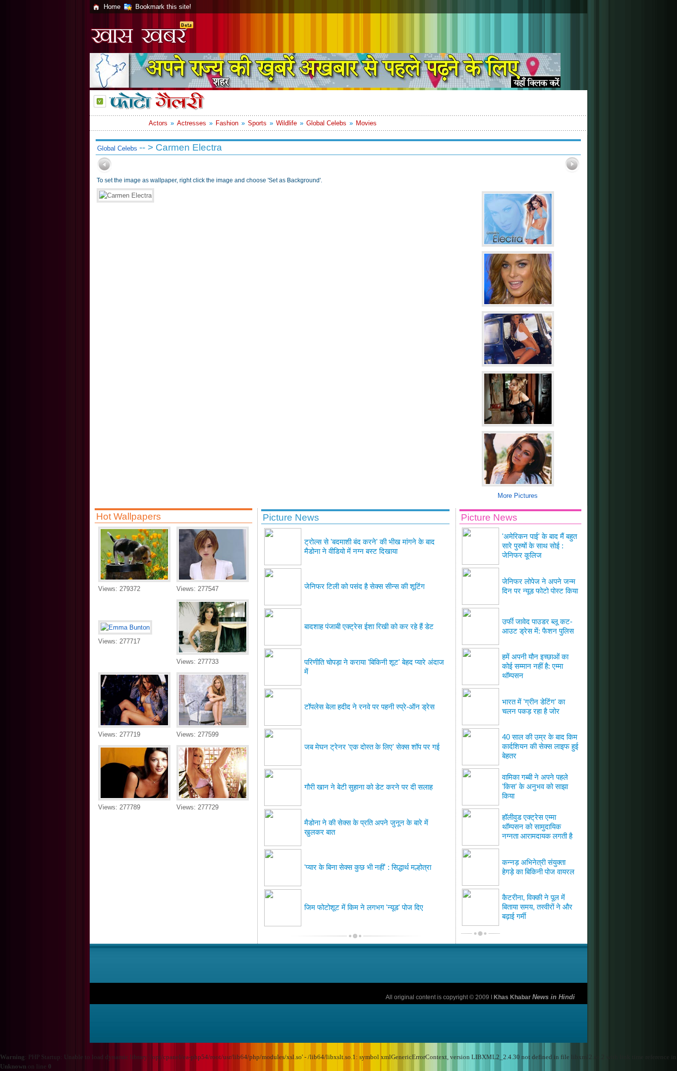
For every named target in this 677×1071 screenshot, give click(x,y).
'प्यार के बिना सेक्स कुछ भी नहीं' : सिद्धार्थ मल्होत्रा (367, 867)
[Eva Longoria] (212, 652)
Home (112, 6)
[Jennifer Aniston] (212, 725)
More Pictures (518, 495)
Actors (158, 123)
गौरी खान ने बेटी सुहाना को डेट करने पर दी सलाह (368, 787)
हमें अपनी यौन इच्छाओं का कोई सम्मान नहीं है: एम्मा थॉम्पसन (535, 666)
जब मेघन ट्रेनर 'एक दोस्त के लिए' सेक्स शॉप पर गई (372, 747)
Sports (257, 123)
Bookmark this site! (163, 6)
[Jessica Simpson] (212, 798)
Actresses (191, 123)
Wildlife (286, 123)
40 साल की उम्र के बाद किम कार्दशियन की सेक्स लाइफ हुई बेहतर (540, 746)
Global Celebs (326, 123)
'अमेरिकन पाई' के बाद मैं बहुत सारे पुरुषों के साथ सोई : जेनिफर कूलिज (539, 546)
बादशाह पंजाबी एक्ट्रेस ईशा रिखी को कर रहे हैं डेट (369, 627)
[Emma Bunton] (125, 627)
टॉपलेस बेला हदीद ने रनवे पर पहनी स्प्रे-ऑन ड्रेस (369, 707)
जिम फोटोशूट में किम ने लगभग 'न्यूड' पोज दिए (363, 907)
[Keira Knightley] (212, 580)
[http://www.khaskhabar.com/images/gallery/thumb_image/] (105, 170)
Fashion (227, 123)
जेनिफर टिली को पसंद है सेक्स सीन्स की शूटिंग (364, 586)
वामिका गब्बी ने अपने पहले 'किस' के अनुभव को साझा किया (535, 786)
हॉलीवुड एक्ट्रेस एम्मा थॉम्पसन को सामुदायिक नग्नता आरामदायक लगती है (537, 826)
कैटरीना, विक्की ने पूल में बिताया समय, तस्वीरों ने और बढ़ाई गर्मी (537, 907)
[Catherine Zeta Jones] (134, 798)
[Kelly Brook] (134, 725)
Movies (366, 123)
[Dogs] (134, 580)
